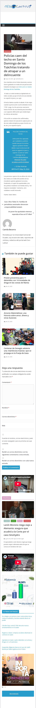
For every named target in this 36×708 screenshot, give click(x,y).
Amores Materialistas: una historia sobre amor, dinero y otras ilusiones (16, 315)
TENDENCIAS (7, 51)
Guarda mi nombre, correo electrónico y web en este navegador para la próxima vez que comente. (17, 441)
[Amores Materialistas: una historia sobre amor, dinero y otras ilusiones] (18, 294)
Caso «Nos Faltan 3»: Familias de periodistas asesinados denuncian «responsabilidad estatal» (16, 204)
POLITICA (20, 521)
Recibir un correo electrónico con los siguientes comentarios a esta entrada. (15, 453)
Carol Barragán (20, 538)
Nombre (5, 408)
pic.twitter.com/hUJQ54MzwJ (20, 162)
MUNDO (13, 521)
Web (3, 426)
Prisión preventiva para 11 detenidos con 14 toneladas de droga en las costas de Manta (17, 280)
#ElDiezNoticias (23, 157)
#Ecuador (23, 160)
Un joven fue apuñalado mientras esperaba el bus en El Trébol (20, 213)
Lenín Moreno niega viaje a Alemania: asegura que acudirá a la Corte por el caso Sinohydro (18, 529)
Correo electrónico (9, 417)
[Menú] (3, 25)
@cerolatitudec (14, 694)
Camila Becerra (19, 79)
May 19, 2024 (24, 169)
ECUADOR (6, 521)
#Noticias (17, 160)
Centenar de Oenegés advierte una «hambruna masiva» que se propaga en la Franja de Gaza (17, 350)
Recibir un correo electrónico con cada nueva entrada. (18, 462)
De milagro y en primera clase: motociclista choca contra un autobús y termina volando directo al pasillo (17, 618)
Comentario (7, 382)
